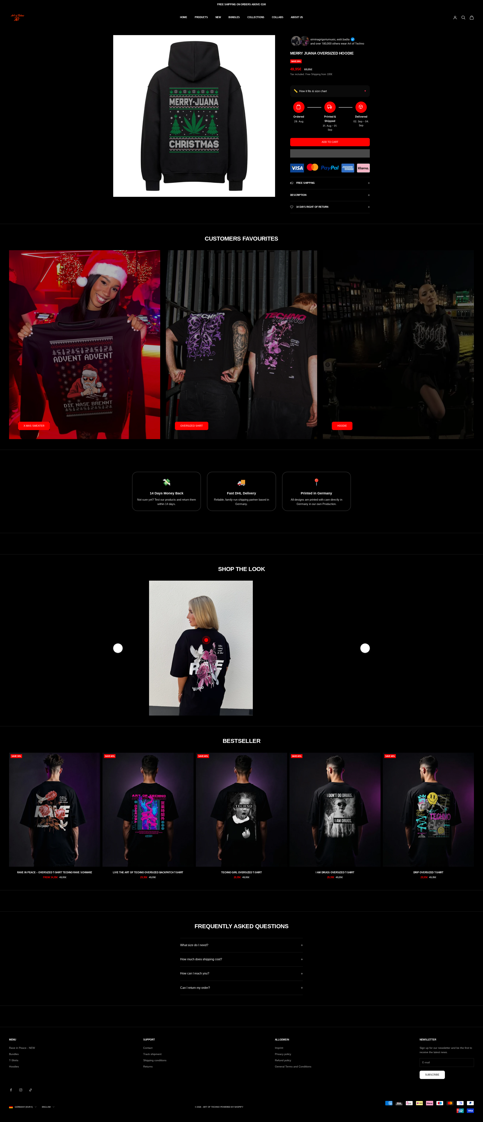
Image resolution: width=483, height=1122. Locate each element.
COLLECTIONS (255, 17)
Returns (148, 1066)
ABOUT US (297, 17)
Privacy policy (283, 1054)
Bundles (14, 1054)
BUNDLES (234, 17)
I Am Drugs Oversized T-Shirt (335, 872)
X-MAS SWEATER (34, 425)
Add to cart (330, 142)
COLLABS (277, 17)
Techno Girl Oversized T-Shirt (241, 872)
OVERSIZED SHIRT (191, 425)
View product (293, 691)
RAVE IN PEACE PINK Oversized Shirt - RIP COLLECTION (294, 672)
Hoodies (14, 1066)
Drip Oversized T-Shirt (428, 872)
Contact (147, 1047)
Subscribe (432, 1074)
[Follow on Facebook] (11, 1090)
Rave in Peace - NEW (22, 1047)
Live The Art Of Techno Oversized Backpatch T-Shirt (148, 872)
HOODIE (342, 425)
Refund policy (283, 1060)
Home (183, 17)
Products (201, 17)
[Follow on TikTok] (30, 1090)
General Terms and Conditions (293, 1066)
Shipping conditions (154, 1060)
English (46, 1107)
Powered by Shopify (231, 1107)
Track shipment (152, 1054)
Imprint (279, 1047)
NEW (218, 17)
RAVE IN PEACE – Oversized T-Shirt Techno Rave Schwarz (54, 872)
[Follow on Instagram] (21, 1090)
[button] (330, 153)
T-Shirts (13, 1060)
